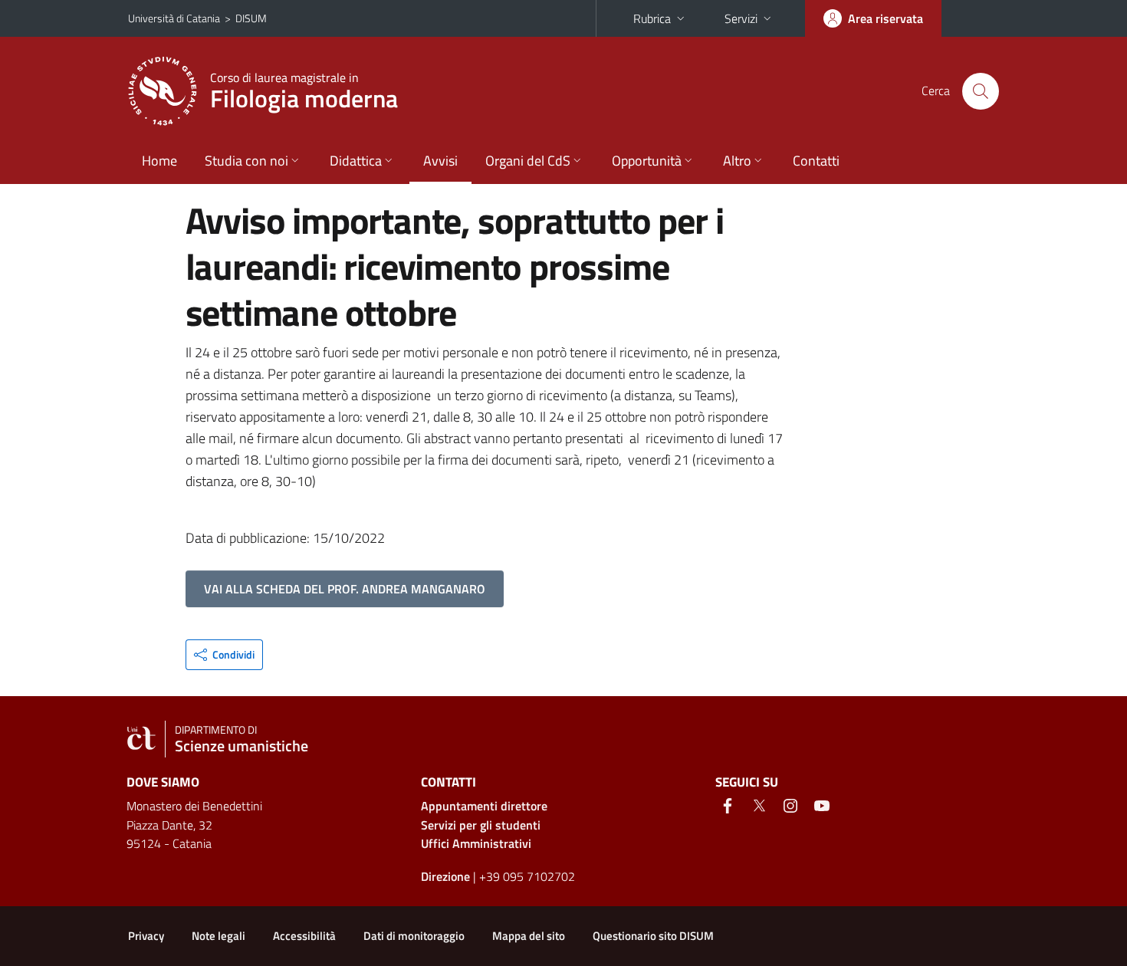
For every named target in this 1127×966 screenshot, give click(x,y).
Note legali (218, 936)
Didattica (356, 160)
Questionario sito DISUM (653, 936)
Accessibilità (304, 936)
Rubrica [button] (652, 18)
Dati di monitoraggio (414, 936)
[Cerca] (980, 91)
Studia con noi (246, 160)
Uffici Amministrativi (476, 843)
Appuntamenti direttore (484, 806)
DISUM (251, 18)
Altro (737, 160)
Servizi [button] (740, 18)
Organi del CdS (527, 160)
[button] (224, 654)
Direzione (445, 876)
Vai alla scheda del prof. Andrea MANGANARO (344, 589)
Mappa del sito (528, 936)
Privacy (146, 936)
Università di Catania (174, 18)
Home (159, 160)
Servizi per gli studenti (480, 825)
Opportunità (647, 160)
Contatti (816, 160)
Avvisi (440, 160)
